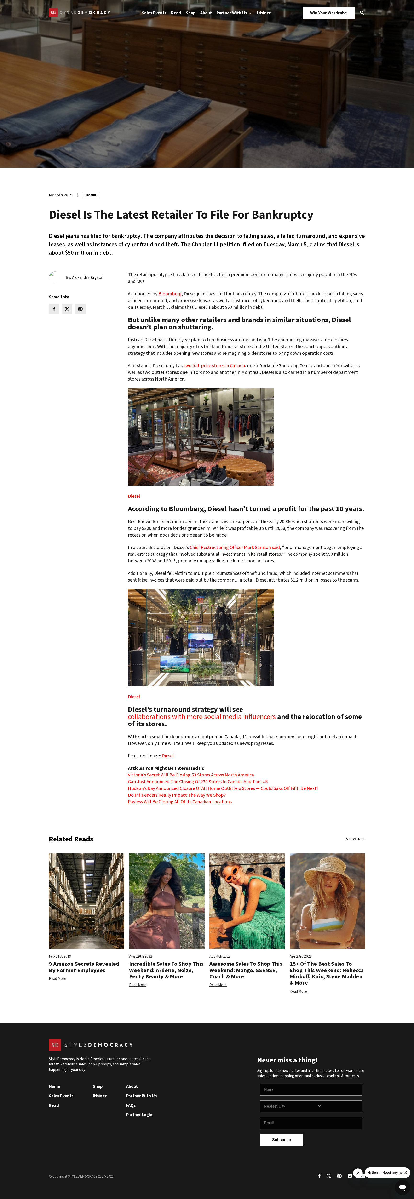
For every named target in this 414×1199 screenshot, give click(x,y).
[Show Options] (338, 1106)
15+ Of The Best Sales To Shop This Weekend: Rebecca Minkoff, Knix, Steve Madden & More (327, 973)
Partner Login (139, 1115)
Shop (191, 13)
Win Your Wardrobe (328, 13)
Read (176, 13)
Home (54, 1087)
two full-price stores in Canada (214, 365)
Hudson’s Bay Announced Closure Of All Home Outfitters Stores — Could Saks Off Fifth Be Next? (223, 788)
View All (355, 839)
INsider (264, 13)
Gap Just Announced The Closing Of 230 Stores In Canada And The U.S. (198, 781)
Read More (57, 978)
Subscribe (281, 1140)
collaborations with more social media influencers (202, 716)
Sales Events (154, 13)
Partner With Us (232, 13)
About (206, 13)
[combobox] (290, 1106)
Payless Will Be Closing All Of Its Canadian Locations (180, 802)
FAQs (131, 1105)
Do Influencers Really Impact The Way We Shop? (177, 795)
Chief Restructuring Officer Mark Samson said (235, 547)
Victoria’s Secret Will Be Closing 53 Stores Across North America (191, 775)
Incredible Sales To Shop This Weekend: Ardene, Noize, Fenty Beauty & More (166, 970)
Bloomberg (170, 294)
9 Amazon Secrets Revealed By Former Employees (84, 967)
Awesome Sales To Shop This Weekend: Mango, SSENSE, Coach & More (245, 970)
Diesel (134, 496)
